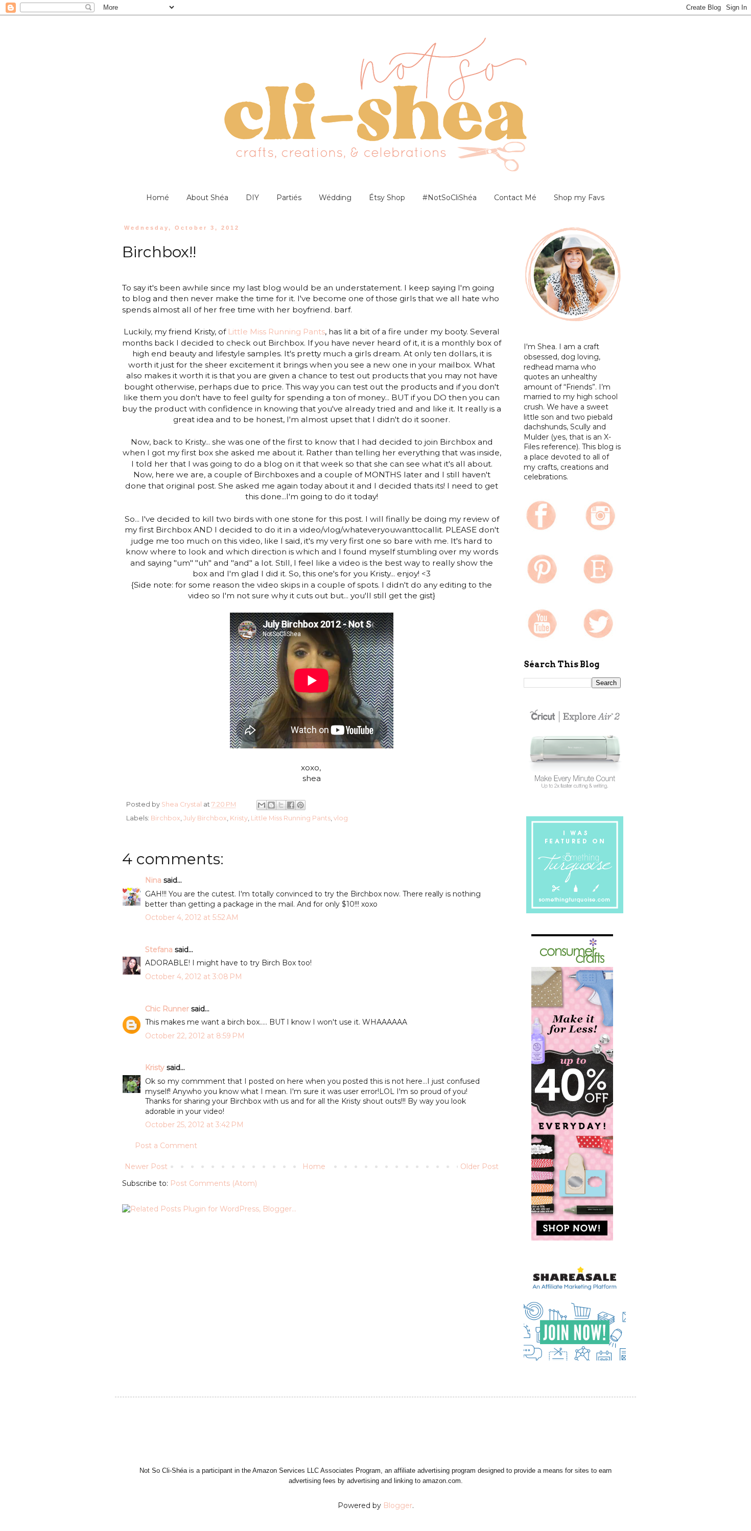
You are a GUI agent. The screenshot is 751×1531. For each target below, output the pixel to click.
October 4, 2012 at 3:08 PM (193, 976)
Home (313, 1166)
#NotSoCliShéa (450, 197)
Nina (153, 880)
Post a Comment (166, 1145)
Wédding (335, 197)
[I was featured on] (575, 913)
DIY (252, 197)
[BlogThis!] (271, 805)
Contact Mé (515, 197)
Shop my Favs (579, 197)
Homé (157, 197)
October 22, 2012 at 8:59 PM (195, 1035)
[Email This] (261, 805)
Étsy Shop (387, 197)
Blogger (397, 1505)
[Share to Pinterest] (300, 805)
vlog (341, 818)
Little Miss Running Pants (276, 331)
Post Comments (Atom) (213, 1183)
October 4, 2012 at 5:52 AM (192, 917)
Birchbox (165, 818)
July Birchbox (205, 818)
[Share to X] (281, 805)
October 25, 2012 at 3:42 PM (194, 1124)
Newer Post (146, 1166)
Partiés (288, 197)
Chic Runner (167, 1008)
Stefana (159, 949)
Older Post (479, 1166)
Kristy (239, 818)
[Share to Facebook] (291, 805)
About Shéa (207, 197)
